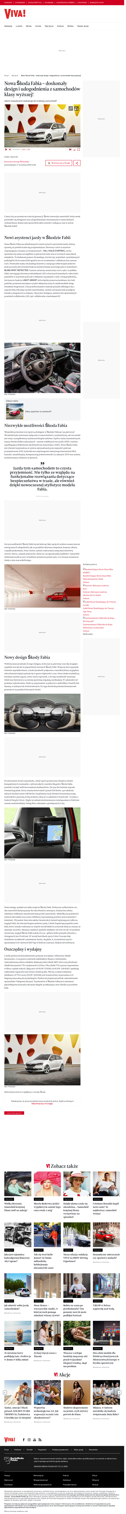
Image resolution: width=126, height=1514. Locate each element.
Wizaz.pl (95, 1480)
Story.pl (95, 1484)
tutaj (26, 1511)
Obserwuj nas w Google (60, 163)
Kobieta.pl (67, 1480)
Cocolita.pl (8, 1484)
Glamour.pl (8, 1480)
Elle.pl (94, 1475)
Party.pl (7, 1475)
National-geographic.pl (43, 1484)
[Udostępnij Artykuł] (76, 163)
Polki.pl (66, 1475)
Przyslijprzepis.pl (69, 1484)
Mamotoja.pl (38, 1475)
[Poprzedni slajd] (5, 1392)
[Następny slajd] (119, 1392)
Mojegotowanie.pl (41, 1480)
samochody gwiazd (14, 1113)
